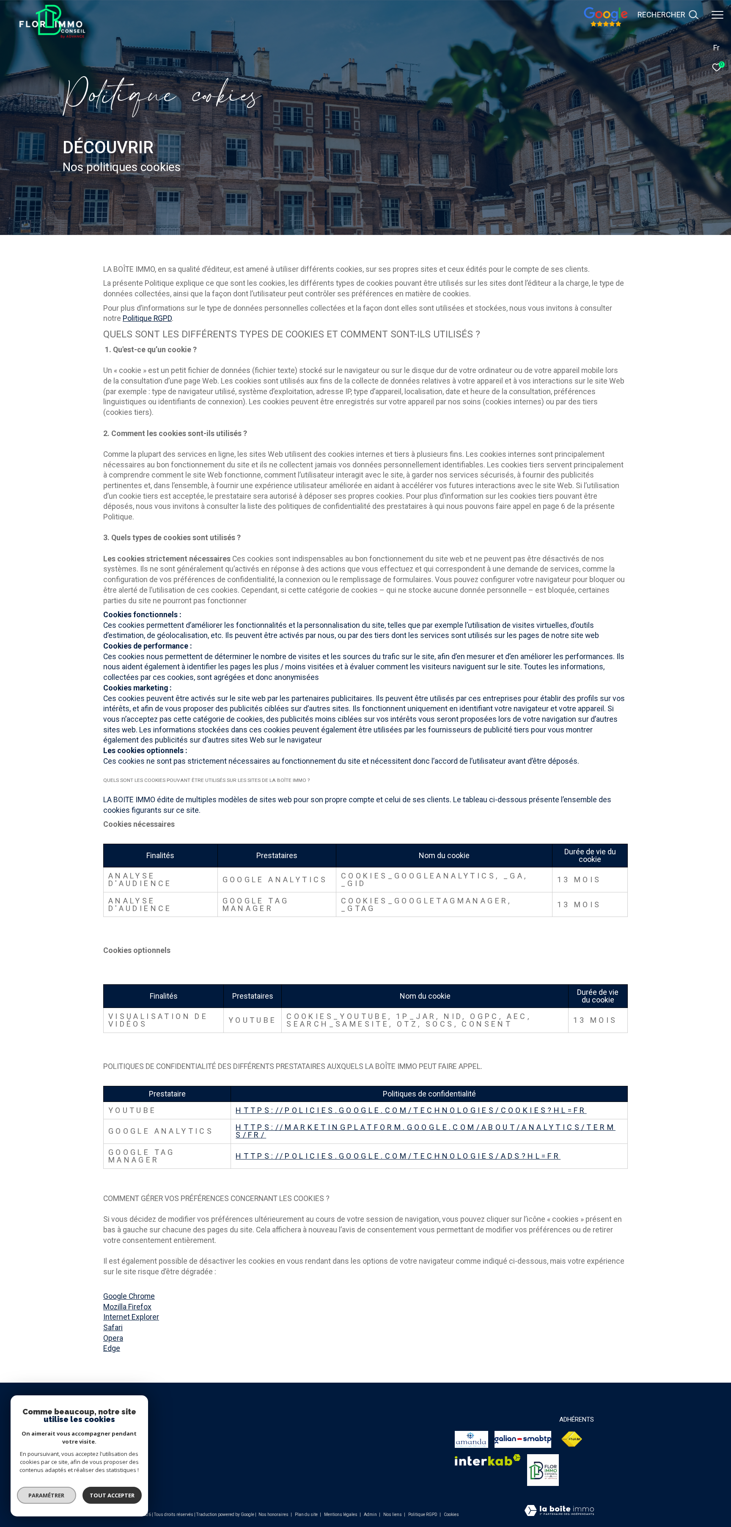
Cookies (451, 1514)
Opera (113, 1338)
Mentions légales (341, 1514)
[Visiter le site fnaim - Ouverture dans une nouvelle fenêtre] (523, 1439)
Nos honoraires (273, 1514)
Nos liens (393, 1514)
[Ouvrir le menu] (717, 15)
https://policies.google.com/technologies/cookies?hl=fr (411, 1110)
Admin (371, 1514)
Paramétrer (47, 1495)
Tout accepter (112, 1495)
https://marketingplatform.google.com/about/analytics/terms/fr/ (426, 1131)
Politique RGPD (147, 318)
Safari (113, 1327)
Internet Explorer (131, 1317)
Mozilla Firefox (127, 1307)
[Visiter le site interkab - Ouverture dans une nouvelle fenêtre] (488, 1460)
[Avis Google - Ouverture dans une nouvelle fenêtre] (605, 25)
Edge (111, 1348)
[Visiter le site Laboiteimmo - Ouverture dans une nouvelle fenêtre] (559, 1511)
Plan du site (307, 1514)
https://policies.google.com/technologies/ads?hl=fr (398, 1155)
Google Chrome (129, 1296)
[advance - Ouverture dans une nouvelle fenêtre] (543, 1470)
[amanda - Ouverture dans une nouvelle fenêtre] (471, 1439)
